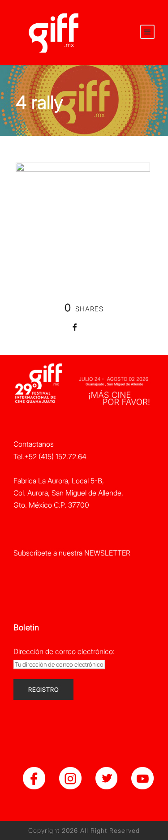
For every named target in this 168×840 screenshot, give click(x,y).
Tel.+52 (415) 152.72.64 (49, 456)
